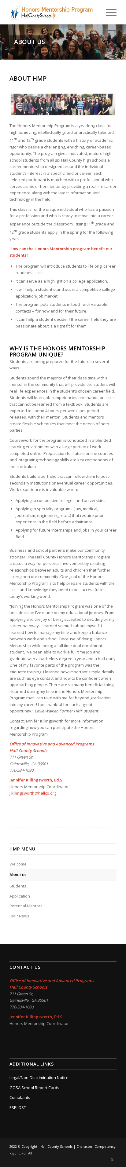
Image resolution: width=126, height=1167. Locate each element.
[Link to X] (112, 1159)
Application (19, 896)
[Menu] (108, 12)
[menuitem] (108, 12)
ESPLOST (17, 1107)
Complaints (19, 1097)
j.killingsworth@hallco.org (32, 793)
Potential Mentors (26, 906)
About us (17, 874)
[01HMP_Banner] (52, 12)
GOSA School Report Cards (34, 1087)
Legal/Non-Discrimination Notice (39, 1077)
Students (17, 886)
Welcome (18, 864)
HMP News (19, 916)
